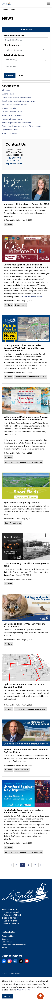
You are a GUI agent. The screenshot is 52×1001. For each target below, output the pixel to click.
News (4, 947)
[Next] (40, 865)
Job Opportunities (9, 108)
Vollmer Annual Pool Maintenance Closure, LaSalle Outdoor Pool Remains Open (26, 418)
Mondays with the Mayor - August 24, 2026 (26, 204)
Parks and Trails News (12, 119)
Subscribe (27, 29)
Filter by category (13, 45)
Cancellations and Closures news (16, 97)
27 (34, 865)
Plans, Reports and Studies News (16, 122)
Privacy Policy (23, 990)
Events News (20, 305)
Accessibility (8, 936)
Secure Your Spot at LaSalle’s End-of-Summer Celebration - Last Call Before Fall (26, 266)
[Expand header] (48, 3)
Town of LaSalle (13, 220)
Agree (7, 996)
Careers (6, 939)
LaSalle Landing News (12, 112)
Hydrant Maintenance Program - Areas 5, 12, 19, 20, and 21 (25, 685)
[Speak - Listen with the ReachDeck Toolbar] (40, 996)
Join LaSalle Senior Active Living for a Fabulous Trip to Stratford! (23, 811)
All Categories (10, 85)
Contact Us (7, 942)
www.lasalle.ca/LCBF (32, 296)
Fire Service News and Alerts (14, 104)
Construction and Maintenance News (30, 377)
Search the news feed (14, 35)
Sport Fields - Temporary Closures (22, 502)
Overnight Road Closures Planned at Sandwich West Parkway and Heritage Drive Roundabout (24, 348)
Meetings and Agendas (12, 115)
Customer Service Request (14, 944)
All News (8, 224)
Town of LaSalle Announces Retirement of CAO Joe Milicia (26, 751)
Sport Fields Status (13, 523)
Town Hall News (21, 770)
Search (9, 75)
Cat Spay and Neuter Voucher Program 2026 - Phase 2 (24, 625)
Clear (21, 75)
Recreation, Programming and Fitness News (23, 462)
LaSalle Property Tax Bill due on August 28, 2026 (27, 564)
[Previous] (11, 865)
